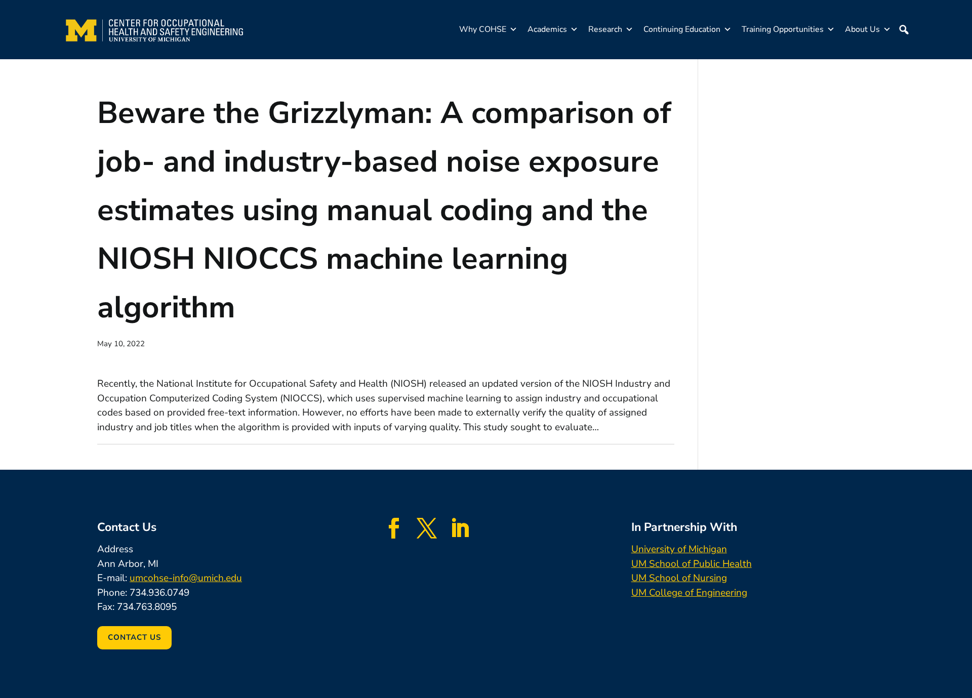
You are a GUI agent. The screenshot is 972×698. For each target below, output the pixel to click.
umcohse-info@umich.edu (186, 578)
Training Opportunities (783, 29)
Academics (547, 29)
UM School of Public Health (691, 563)
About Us (862, 29)
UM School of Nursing (679, 578)
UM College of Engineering (689, 592)
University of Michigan (679, 549)
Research (605, 29)
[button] (903, 29)
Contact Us (134, 637)
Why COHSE (482, 29)
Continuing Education (681, 29)
